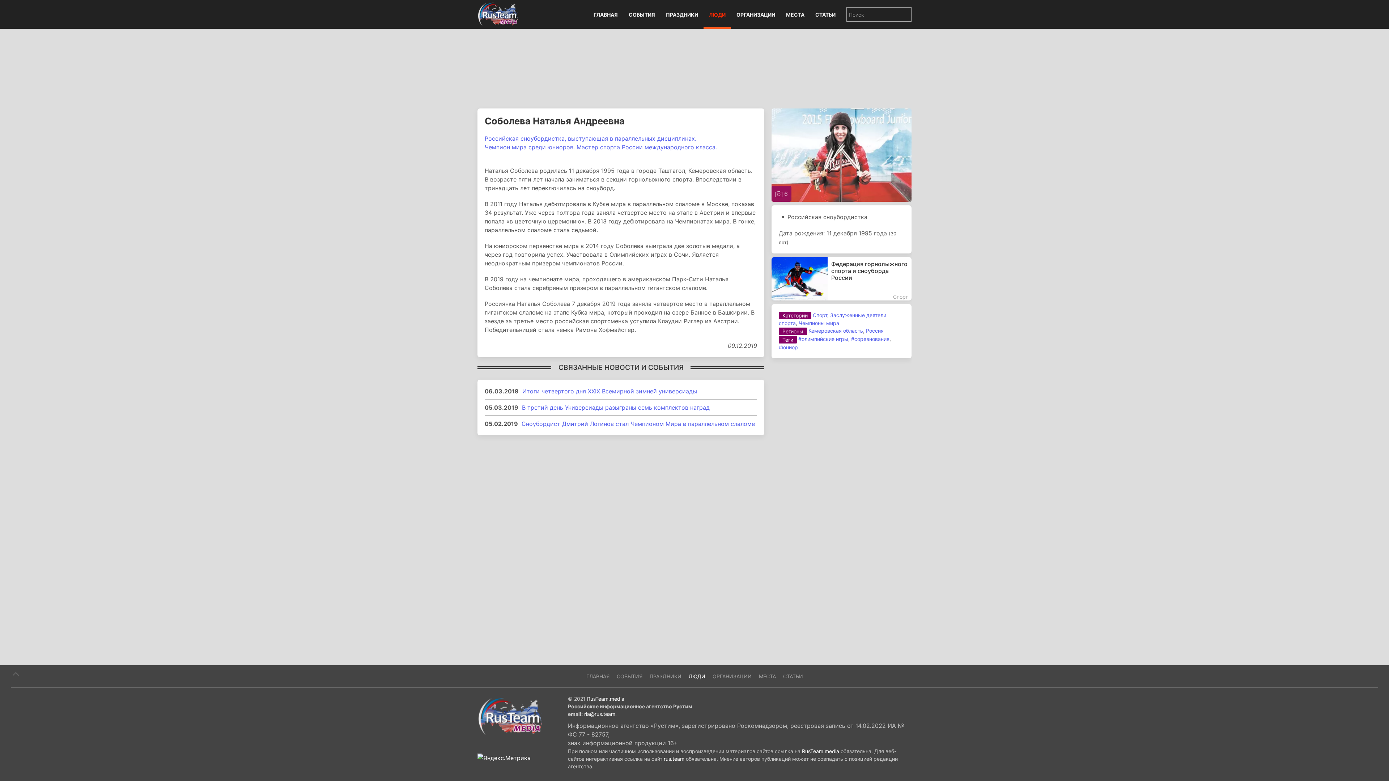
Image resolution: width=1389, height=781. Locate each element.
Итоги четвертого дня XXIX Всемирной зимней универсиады (609, 391)
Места (795, 15)
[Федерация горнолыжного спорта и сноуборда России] (842, 278)
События (642, 15)
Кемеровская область (835, 331)
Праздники (682, 15)
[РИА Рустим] (510, 716)
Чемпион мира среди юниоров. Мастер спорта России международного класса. (601, 147)
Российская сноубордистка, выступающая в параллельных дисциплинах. (590, 138)
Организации (755, 15)
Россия (875, 331)
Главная (606, 15)
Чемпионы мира (819, 323)
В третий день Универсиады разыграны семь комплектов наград (616, 407)
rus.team (674, 759)
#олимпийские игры (823, 339)
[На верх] (16, 674)
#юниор (788, 347)
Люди (717, 15)
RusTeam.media (605, 699)
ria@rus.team (599, 714)
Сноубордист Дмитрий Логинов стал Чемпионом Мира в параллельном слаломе (638, 423)
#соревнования (870, 339)
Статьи (825, 15)
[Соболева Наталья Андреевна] (842, 154)
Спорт (820, 315)
